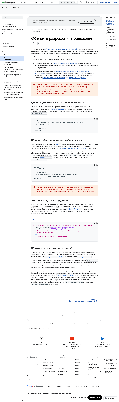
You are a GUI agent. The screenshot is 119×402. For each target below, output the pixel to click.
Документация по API (94, 372)
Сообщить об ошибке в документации (110, 364)
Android (29, 361)
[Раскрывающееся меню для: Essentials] (28, 2)
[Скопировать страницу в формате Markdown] (39, 43)
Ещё (51, 2)
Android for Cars (63, 371)
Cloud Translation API (40, 22)
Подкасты (30, 379)
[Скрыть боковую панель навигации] (22, 399)
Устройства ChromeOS (61, 367)
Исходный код (31, 370)
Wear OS (60, 364)
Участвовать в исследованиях (108, 371)
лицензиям (66, 323)
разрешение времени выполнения (53, 78)
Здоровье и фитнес (48, 365)
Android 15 (76, 365)
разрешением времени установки (65, 63)
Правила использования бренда (61, 393)
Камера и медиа (47, 368)
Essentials (22, 2)
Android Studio (105, 2)
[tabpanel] (64, 231)
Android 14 (76, 368)
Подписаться (95, 397)
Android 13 (76, 371)
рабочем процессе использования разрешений (60, 49)
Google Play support (110, 368)
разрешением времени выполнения (66, 71)
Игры (44, 359)
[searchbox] (12, 17)
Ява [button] (44, 220)
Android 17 (76, 359)
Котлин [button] (35, 220)
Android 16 (76, 362)
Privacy (15, 7)
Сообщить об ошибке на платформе (110, 359)
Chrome (59, 386)
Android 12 (76, 374)
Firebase (67, 386)
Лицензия (46, 393)
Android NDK (92, 378)
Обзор (4, 12)
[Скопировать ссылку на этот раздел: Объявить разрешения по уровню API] (75, 248)
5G (43, 375)
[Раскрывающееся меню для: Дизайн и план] (45, 2)
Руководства (16, 12)
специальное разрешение (77, 78)
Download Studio (93, 375)
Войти (115, 2)
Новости (29, 373)
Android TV (61, 374)
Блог (28, 376)
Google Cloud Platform (81, 386)
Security (5, 7)
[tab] (35, 220)
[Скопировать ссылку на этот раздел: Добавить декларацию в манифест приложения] (86, 103)
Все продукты (96, 386)
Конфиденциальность (49, 371)
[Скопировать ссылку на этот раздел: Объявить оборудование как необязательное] (83, 140)
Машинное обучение (49, 362)
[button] (12, 35)
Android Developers (36, 29)
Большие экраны (63, 361)
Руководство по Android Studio (93, 363)
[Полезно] (94, 29)
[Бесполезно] (96, 29)
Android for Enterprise (33, 364)
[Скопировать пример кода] (97, 119)
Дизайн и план (38, 2)
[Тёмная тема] (95, 119)
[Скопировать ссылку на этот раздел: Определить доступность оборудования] (69, 201)
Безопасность (31, 367)
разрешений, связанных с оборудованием (73, 149)
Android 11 (76, 377)
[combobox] (68, 2)
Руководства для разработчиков (93, 368)
